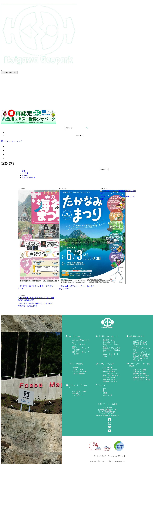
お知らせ (25, 175)
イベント (25, 173)
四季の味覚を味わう (140, 342)
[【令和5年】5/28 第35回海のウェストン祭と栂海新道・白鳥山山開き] (36, 300)
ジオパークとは (12, 77)
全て (23, 171)
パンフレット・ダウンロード (16, 104)
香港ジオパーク (138, 372)
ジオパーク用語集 (109, 377)
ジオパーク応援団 (139, 370)
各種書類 (75, 393)
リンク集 (122, 456)
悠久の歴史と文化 (109, 342)
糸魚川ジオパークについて (16, 82)
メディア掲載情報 (28, 177)
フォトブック (138, 360)
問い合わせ (98, 456)
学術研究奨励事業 (109, 371)
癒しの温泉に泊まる (140, 344)
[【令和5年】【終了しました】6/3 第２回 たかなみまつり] (92, 283)
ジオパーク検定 (108, 367)
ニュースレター (77, 369)
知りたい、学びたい (13, 95)
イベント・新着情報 (13, 91)
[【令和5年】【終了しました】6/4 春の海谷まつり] (51, 283)
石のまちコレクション (141, 358)
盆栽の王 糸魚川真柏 (140, 356)
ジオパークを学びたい (110, 373)
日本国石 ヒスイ (108, 340)
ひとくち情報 (107, 395)
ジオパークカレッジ (110, 369)
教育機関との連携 (139, 374)
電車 (104, 389)
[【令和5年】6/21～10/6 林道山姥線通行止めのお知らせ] (118, 193)
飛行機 (105, 393)
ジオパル (136, 346)
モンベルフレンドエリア (141, 380)
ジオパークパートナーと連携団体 (18, 100)
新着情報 (75, 367)
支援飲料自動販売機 (140, 378)
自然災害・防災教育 (110, 381)
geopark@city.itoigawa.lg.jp (110, 415)
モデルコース (138, 340)
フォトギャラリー (78, 395)
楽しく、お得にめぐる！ (141, 354)
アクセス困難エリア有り (9, 72)
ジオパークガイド (139, 352)
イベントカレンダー (79, 371)
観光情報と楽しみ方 (13, 86)
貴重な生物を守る (109, 379)
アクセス (79, 132)
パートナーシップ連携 (141, 376)
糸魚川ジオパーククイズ (111, 375)
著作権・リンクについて (110, 456)
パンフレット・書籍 (79, 391)
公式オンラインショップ (12, 141)
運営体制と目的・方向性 (111, 348)
